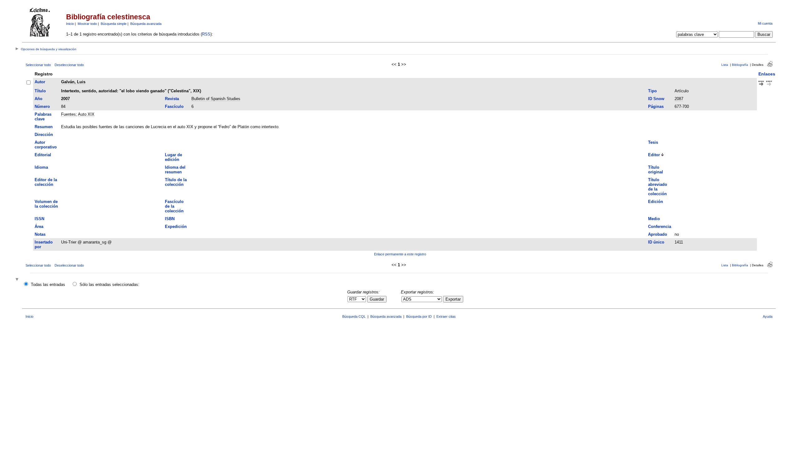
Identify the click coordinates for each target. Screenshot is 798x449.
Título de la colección (176, 182)
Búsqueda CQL (354, 316)
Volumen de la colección (46, 204)
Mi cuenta (765, 23)
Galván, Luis (73, 82)
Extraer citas (446, 316)
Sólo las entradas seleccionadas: (109, 284)
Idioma (41, 167)
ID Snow (656, 98)
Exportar (453, 299)
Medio (654, 218)
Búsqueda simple (114, 24)
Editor (654, 154)
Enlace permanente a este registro (400, 254)
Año (38, 98)
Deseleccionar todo (69, 65)
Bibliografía (740, 64)
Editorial (43, 154)
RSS (206, 34)
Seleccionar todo (38, 65)
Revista (172, 98)
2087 (679, 98)
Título (40, 91)
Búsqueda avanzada (145, 24)
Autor (40, 82)
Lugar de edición (173, 157)
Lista (724, 64)
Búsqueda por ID (419, 316)
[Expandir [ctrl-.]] (18, 280)
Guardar (377, 299)
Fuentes (68, 114)
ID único (656, 242)
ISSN (39, 218)
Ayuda (767, 316)
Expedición (176, 226)
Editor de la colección (46, 182)
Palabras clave (43, 116)
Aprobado (657, 234)
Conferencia (659, 226)
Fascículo (174, 106)
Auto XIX (86, 114)
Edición (655, 201)
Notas (40, 234)
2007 (65, 98)
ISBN (170, 218)
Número (42, 106)
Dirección (44, 134)
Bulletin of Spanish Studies (215, 98)
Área (39, 226)
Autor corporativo (46, 144)
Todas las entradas (48, 284)
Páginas (656, 106)
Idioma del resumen (175, 169)
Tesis (653, 142)
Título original (655, 169)
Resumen (44, 126)
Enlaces (766, 73)
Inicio (70, 24)
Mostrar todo (87, 24)
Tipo (652, 91)
